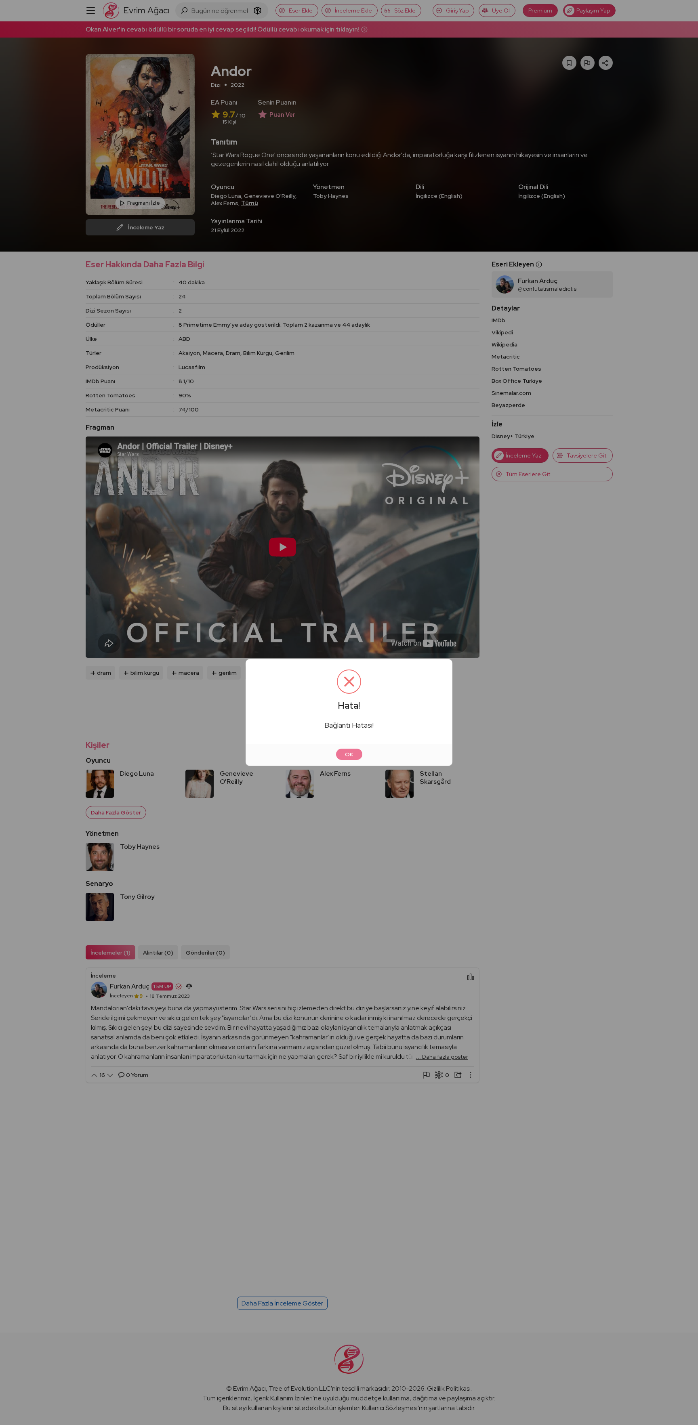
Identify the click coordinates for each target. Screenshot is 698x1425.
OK (349, 754)
